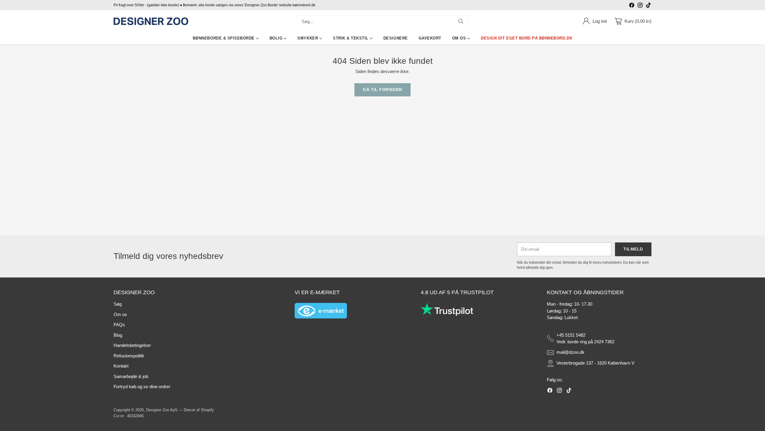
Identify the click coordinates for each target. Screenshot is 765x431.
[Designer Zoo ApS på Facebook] (632, 6)
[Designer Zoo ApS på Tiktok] (648, 6)
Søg (118, 303)
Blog (118, 335)
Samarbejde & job (131, 376)
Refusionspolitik (129, 355)
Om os (120, 314)
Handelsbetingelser (132, 345)
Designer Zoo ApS (162, 410)
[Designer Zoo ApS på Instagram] (640, 6)
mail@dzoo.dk (570, 352)
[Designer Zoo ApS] (151, 21)
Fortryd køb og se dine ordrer (142, 386)
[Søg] (460, 21)
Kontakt (121, 365)
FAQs (119, 324)
